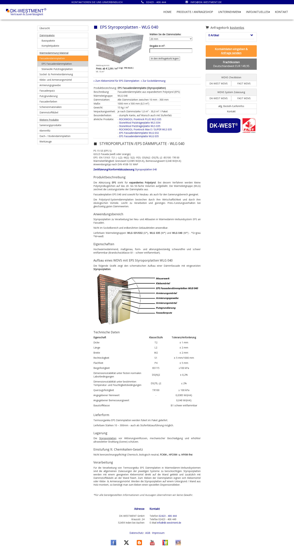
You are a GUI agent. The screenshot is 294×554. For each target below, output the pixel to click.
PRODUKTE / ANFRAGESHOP (195, 12)
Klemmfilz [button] (44, 130)
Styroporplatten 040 (125, 169)
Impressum (158, 532)
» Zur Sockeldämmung (153, 80)
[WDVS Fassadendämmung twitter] (126, 542)
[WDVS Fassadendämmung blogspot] (139, 542)
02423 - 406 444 (168, 515)
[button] (62, 35)
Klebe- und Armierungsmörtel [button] (55, 79)
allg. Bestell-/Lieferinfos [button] (231, 106)
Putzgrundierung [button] (48, 96)
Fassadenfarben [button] (48, 101)
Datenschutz (136, 532)
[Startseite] (26, 11)
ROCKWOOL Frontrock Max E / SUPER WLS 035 (145, 129)
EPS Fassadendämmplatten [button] (57, 63)
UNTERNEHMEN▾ (229, 12)
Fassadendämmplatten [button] (52, 58)
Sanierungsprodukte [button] (50, 125)
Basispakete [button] (48, 40)
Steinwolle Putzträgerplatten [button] (57, 69)
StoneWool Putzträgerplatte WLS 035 (139, 126)
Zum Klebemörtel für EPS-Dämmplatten (117, 80)
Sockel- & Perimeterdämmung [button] (56, 74)
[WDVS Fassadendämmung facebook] (113, 542)
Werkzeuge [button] (45, 141)
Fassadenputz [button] (47, 90)
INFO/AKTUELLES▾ (258, 12)
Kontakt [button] (231, 111)
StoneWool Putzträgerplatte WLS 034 (139, 122)
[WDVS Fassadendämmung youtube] (152, 542)
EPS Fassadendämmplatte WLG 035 (139, 136)
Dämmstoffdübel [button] (48, 112)
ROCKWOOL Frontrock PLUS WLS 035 (140, 119)
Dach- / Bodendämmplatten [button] (54, 136)
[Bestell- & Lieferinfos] (178, 542)
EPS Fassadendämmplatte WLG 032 (139, 132)
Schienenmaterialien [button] (50, 107)
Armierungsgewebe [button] (50, 85)
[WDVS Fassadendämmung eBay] (165, 542)
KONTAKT (281, 12)
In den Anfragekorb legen (165, 58)
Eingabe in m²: (157, 45)
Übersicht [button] (44, 28)
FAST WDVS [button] (244, 83)
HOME (167, 12)
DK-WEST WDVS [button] (218, 83)
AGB (147, 532)
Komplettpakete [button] (50, 45)
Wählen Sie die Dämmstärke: (165, 34)
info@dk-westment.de (169, 522)
